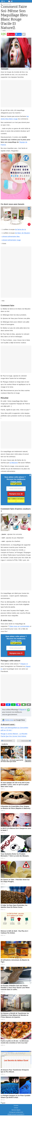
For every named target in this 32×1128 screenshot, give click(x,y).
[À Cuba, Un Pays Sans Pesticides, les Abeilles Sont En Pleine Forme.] (16, 895)
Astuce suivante (25, 740)
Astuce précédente (7, 740)
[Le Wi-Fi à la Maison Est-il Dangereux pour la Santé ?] (16, 820)
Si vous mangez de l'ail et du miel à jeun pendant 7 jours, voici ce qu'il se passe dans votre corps (15, 784)
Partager (19, 34)
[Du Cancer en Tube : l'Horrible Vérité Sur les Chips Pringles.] (16, 869)
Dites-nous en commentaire (19, 626)
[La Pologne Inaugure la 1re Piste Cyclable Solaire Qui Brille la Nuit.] (16, 1085)
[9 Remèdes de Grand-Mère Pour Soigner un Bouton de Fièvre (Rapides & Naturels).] (16, 798)
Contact (16, 1107)
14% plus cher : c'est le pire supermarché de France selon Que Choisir (12, 760)
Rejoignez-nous (15, 494)
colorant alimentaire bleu (11, 236)
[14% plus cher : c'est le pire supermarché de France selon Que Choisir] (12, 752)
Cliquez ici (24, 664)
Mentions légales (16, 1110)
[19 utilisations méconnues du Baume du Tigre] (16, 949)
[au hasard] (11, 1)
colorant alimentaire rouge (11, 240)
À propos (16, 1105)
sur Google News (15, 720)
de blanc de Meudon (22, 233)
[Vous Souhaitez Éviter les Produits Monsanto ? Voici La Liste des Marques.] (16, 843)
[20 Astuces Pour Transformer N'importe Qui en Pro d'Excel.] (16, 1059)
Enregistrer (11, 34)
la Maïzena (14, 462)
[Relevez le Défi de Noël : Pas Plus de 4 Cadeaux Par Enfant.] (16, 920)
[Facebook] (8, 704)
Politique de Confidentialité (16, 1112)
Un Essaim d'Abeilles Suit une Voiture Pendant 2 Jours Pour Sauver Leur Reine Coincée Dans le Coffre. (15, 987)
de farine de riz (20, 229)
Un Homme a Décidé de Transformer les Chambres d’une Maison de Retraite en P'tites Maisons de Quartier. (15, 1015)
